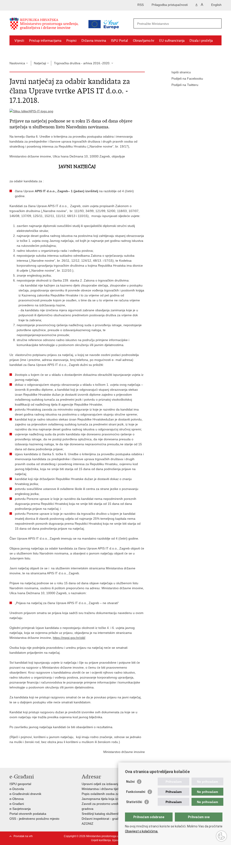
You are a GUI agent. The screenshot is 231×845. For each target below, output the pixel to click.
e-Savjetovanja (20, 808)
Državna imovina (93, 41)
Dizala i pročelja (201, 41)
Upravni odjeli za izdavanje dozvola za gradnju (115, 784)
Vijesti (19, 41)
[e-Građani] (28, 5)
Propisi (71, 41)
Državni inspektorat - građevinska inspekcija (113, 818)
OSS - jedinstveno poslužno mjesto (34, 818)
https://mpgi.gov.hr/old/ (69, 638)
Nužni (130, 781)
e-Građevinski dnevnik (25, 794)
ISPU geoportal (20, 784)
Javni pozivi (22, 51)
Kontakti (42, 51)
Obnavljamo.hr (143, 41)
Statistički (134, 802)
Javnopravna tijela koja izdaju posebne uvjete (114, 799)
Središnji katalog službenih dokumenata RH (113, 813)
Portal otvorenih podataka (27, 813)
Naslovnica (17, 63)
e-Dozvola (16, 789)
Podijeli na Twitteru (184, 85)
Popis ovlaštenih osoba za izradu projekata (112, 794)
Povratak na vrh (23, 836)
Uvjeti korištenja (101, 840)
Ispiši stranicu (181, 72)
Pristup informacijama (45, 41)
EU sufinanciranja (172, 41)
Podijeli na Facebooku (187, 78)
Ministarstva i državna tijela (101, 789)
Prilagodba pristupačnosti (170, 5)
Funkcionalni (135, 792)
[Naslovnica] (46, 25)
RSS (140, 5)
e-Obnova (16, 799)
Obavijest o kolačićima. (141, 831)
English (216, 5)
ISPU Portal (119, 41)
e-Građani (16, 804)
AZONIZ (87, 823)
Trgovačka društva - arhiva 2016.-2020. (82, 63)
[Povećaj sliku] (31, 111)
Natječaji (40, 63)
